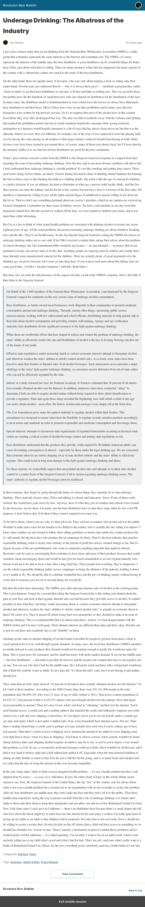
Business (16, 862)
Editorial (23, 854)
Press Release (49, 862)
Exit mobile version (72, 901)
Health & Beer (31, 862)
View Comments (72, 873)
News (32, 854)
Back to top (135, 890)
